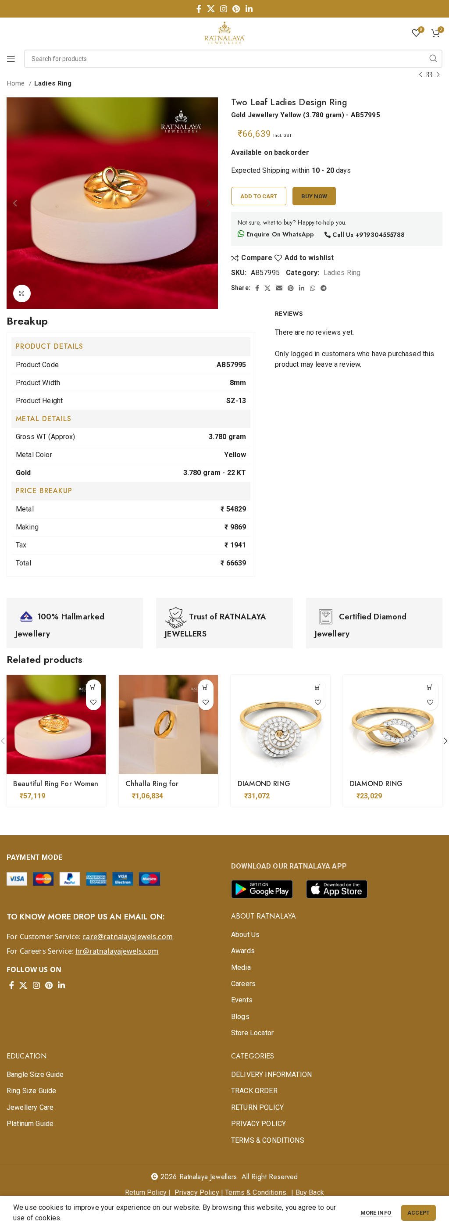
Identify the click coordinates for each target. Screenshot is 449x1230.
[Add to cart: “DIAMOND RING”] (318, 687)
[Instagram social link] (223, 8)
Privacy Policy (197, 1192)
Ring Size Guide (31, 1091)
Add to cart (258, 196)
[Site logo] (224, 32)
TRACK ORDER (254, 1091)
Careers (243, 984)
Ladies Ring (53, 83)
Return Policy (146, 1192)
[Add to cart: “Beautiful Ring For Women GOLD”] (93, 687)
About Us (245, 934)
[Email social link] (279, 288)
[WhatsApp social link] (312, 288)
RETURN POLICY (257, 1107)
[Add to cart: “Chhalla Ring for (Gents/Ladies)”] (206, 687)
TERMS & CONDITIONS (267, 1140)
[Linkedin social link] (249, 8)
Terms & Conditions (255, 1192)
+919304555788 (380, 234)
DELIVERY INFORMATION (271, 1074)
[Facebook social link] (199, 8)
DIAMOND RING (264, 784)
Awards (243, 951)
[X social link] (210, 8)
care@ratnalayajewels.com (127, 936)
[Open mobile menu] (11, 59)
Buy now (314, 196)
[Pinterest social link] (236, 8)
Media (241, 967)
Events (242, 1000)
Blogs (240, 1016)
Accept (418, 1213)
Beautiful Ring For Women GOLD (56, 788)
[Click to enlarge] (22, 293)
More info (376, 1212)
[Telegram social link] (323, 288)
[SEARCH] (433, 59)
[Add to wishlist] (93, 702)
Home (17, 83)
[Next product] (438, 74)
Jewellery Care (30, 1107)
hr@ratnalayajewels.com (116, 951)
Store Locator (252, 1033)
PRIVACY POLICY (258, 1123)
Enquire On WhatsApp (279, 234)
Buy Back (310, 1192)
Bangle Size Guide (35, 1074)
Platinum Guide (30, 1123)
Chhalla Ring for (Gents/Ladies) (151, 788)
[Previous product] (420, 74)
